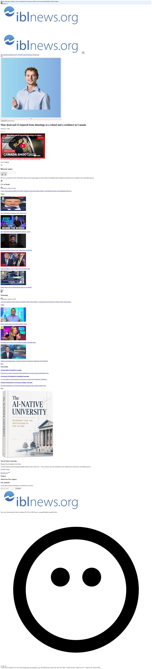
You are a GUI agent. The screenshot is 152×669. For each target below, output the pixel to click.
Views (13, 54)
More (2, 290)
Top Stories (3, 54)
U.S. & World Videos (20, 54)
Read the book (4, 473)
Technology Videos (31, 54)
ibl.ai (37, 178)
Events (37, 54)
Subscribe (18, 488)
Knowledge (9, 54)
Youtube (7, 162)
